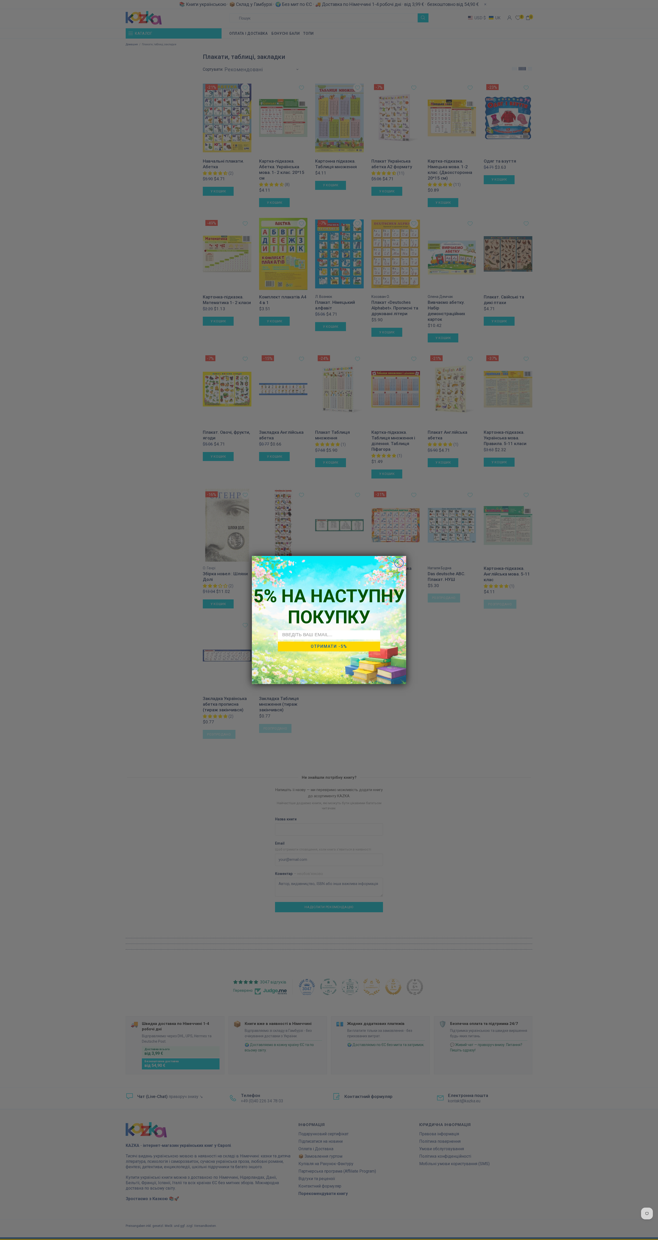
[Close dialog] (399, 563)
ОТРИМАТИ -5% (329, 646)
